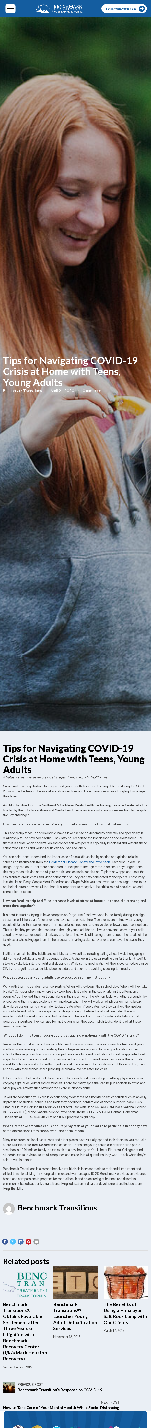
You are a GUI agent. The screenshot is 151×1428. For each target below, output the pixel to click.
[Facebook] (5, 1242)
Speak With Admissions (121, 8)
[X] (13, 1242)
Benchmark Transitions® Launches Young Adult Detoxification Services (75, 1316)
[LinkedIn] (21, 1242)
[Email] (36, 1242)
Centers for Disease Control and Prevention (79, 862)
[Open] (10, 8)
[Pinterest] (28, 1242)
